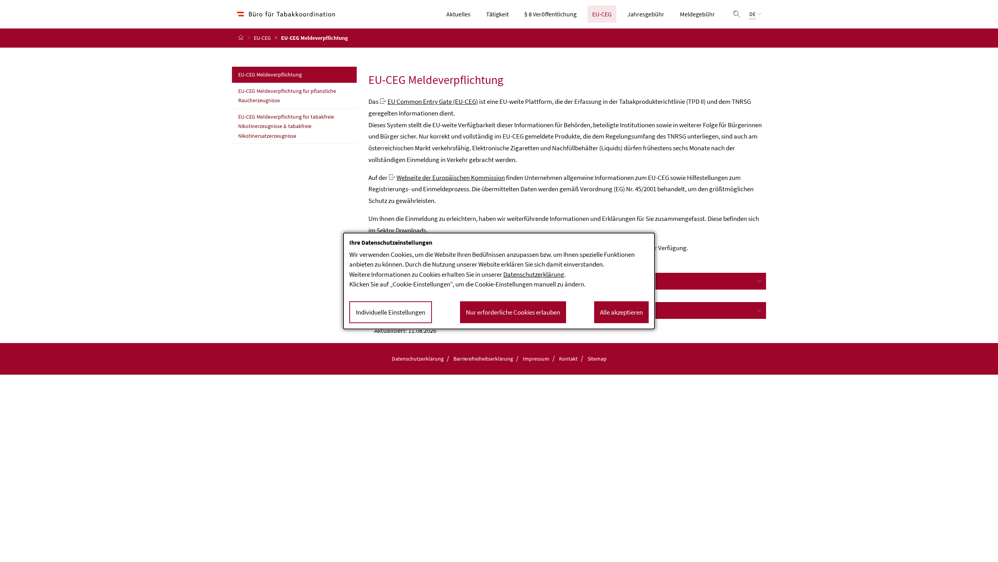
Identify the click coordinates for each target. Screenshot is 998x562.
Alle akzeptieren (621, 312)
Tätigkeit (499, 14)
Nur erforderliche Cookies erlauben (513, 312)
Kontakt (568, 358)
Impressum (536, 358)
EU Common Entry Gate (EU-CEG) (433, 101)
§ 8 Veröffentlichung (550, 14)
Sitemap (597, 358)
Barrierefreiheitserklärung (483, 358)
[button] (737, 14)
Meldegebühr (700, 14)
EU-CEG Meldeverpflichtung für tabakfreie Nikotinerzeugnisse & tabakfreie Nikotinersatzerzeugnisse (286, 126)
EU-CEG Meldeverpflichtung (287, 74)
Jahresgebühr (645, 14)
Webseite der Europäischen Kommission (450, 177)
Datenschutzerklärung (418, 358)
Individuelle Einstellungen (390, 312)
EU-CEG (604, 14)
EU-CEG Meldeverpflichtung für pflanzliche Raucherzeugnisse (287, 95)
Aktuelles (460, 14)
